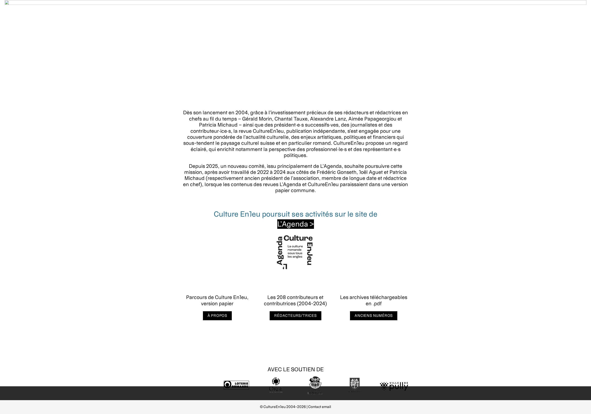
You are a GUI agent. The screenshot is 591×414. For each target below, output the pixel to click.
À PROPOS (217, 315)
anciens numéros (374, 315)
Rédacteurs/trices (295, 315)
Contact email (319, 407)
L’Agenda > (295, 224)
